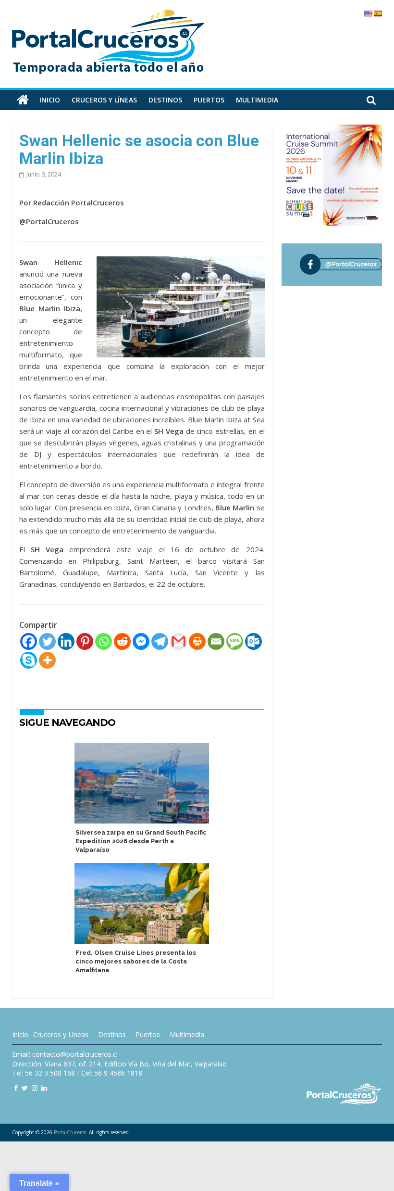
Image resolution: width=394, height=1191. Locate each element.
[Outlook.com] (253, 641)
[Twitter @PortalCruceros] (25, 1087)
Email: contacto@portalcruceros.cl (65, 1054)
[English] (368, 13)
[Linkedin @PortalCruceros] (44, 1087)
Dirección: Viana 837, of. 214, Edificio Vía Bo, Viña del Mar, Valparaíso (119, 1063)
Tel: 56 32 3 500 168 (43, 1072)
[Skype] (28, 660)
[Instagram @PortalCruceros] (34, 1087)
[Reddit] (122, 641)
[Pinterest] (84, 641)
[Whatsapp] (103, 641)
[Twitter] (47, 641)
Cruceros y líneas (104, 99)
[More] (47, 660)
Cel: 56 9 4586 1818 (111, 1072)
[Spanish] (377, 13)
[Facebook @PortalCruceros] (16, 1087)
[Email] (216, 641)
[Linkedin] (66, 641)
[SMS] (234, 641)
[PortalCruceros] (23, 100)
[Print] (197, 641)
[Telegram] (159, 641)
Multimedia (257, 99)
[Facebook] (28, 641)
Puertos (209, 99)
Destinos (165, 99)
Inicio (49, 99)
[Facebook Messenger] (141, 641)
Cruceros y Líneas (60, 1034)
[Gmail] (178, 641)
